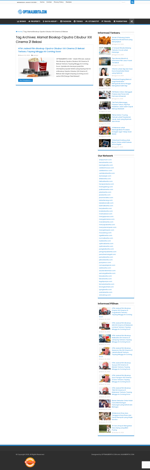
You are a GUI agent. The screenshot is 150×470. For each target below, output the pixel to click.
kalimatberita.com (106, 206)
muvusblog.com (105, 233)
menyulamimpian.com (107, 227)
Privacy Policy (59, 2)
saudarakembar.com (107, 270)
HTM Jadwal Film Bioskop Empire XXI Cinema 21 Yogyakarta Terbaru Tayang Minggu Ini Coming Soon (115, 312)
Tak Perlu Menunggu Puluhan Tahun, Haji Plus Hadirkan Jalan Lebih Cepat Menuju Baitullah (122, 105)
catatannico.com (105, 170)
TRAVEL (107, 21)
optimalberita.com (106, 243)
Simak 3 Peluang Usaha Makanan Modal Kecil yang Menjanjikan (122, 39)
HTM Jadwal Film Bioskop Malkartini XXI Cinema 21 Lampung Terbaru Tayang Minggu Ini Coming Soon (122, 338)
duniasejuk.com (105, 176)
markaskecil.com (105, 214)
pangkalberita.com (106, 249)
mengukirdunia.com (106, 219)
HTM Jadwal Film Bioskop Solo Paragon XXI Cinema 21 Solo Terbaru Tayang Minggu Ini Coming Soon (121, 378)
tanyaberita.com (105, 276)
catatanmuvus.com (106, 168)
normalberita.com (106, 238)
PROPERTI (35, 21)
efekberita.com (105, 178)
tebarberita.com (105, 279)
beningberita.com (106, 165)
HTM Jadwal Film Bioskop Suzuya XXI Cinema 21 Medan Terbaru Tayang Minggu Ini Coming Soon (121, 366)
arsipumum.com (105, 160)
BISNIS (23, 21)
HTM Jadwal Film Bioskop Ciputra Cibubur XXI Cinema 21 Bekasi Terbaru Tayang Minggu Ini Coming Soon (51, 50)
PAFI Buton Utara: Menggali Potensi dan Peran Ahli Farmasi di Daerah (122, 94)
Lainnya (35, 55)
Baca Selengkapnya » (25, 80)
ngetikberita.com (105, 235)
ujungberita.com (105, 289)
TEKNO (79, 21)
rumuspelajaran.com (107, 265)
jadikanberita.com (106, 189)
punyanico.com (105, 262)
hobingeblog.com (106, 187)
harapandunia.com (106, 184)
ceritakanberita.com (107, 173)
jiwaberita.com (105, 195)
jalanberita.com (105, 192)
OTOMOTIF (93, 21)
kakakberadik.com (106, 203)
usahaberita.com (105, 292)
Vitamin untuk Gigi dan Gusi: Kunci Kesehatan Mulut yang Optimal (122, 71)
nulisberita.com (105, 241)
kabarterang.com (106, 200)
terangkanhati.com (106, 287)
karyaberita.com (105, 208)
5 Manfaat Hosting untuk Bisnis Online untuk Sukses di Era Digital (122, 142)
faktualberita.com (106, 181)
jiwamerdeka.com (106, 197)
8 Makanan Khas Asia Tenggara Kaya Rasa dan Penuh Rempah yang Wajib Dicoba (122, 416)
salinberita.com (105, 268)
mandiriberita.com (106, 222)
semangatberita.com (107, 273)
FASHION (67, 21)
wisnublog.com (105, 295)
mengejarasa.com (106, 216)
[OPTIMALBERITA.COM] (32, 11)
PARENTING (121, 21)
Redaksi (69, 2)
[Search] (132, 2)
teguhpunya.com (105, 281)
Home (42, 2)
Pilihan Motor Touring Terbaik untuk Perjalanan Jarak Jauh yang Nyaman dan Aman (121, 118)
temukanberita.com (106, 284)
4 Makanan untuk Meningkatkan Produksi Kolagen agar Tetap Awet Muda (121, 130)
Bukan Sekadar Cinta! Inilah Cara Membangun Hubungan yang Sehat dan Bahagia (122, 403)
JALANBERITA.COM (127, 454)
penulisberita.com (106, 257)
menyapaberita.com (107, 224)
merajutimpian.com (106, 230)
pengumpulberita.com (107, 252)
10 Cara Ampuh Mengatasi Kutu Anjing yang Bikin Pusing (122, 428)
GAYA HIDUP (51, 21)
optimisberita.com (106, 246)
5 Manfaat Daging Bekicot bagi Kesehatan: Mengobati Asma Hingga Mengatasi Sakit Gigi (121, 82)
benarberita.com (105, 162)
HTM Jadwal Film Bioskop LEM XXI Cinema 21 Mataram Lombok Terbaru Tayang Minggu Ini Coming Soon (122, 326)
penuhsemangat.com (107, 254)
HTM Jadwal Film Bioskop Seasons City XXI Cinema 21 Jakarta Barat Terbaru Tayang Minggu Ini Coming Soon (116, 352)
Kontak (49, 2)
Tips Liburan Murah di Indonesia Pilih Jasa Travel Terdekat (122, 60)
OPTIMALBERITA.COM (109, 454)
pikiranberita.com (106, 260)
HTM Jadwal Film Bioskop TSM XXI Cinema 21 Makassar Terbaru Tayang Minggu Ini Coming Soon (122, 391)
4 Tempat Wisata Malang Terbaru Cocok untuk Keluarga (121, 50)
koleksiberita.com (106, 211)
